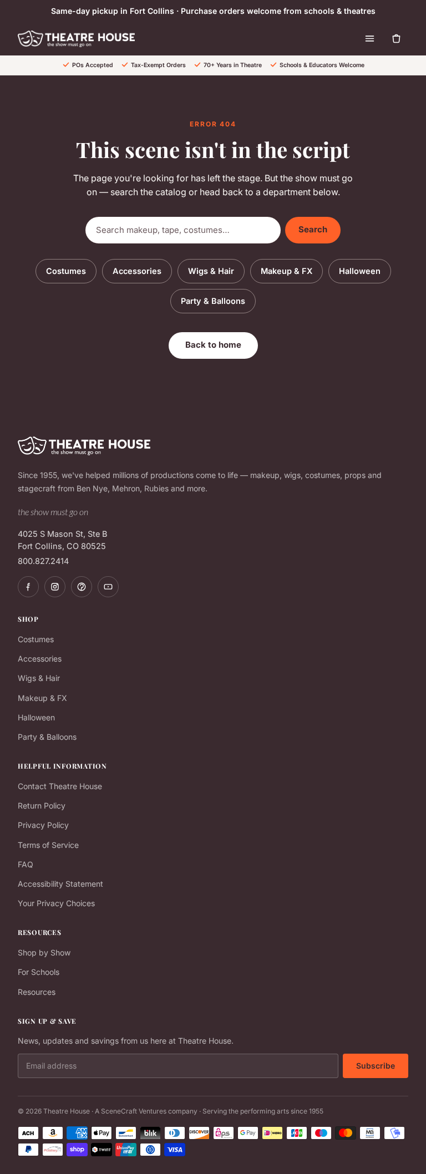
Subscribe (375, 1065)
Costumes (66, 271)
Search (312, 229)
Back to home (213, 344)
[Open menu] (369, 39)
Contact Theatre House (60, 786)
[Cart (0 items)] (396, 39)
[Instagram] (54, 586)
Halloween (360, 271)
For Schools (38, 972)
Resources (36, 992)
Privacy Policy (43, 825)
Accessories (137, 271)
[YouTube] (108, 586)
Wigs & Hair (211, 271)
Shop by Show (44, 952)
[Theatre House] (76, 39)
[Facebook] (28, 586)
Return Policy (41, 805)
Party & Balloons (213, 301)
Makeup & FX (286, 271)
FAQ (25, 864)
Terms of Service (48, 845)
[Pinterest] (81, 586)
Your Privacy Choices (56, 903)
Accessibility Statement (60, 883)
